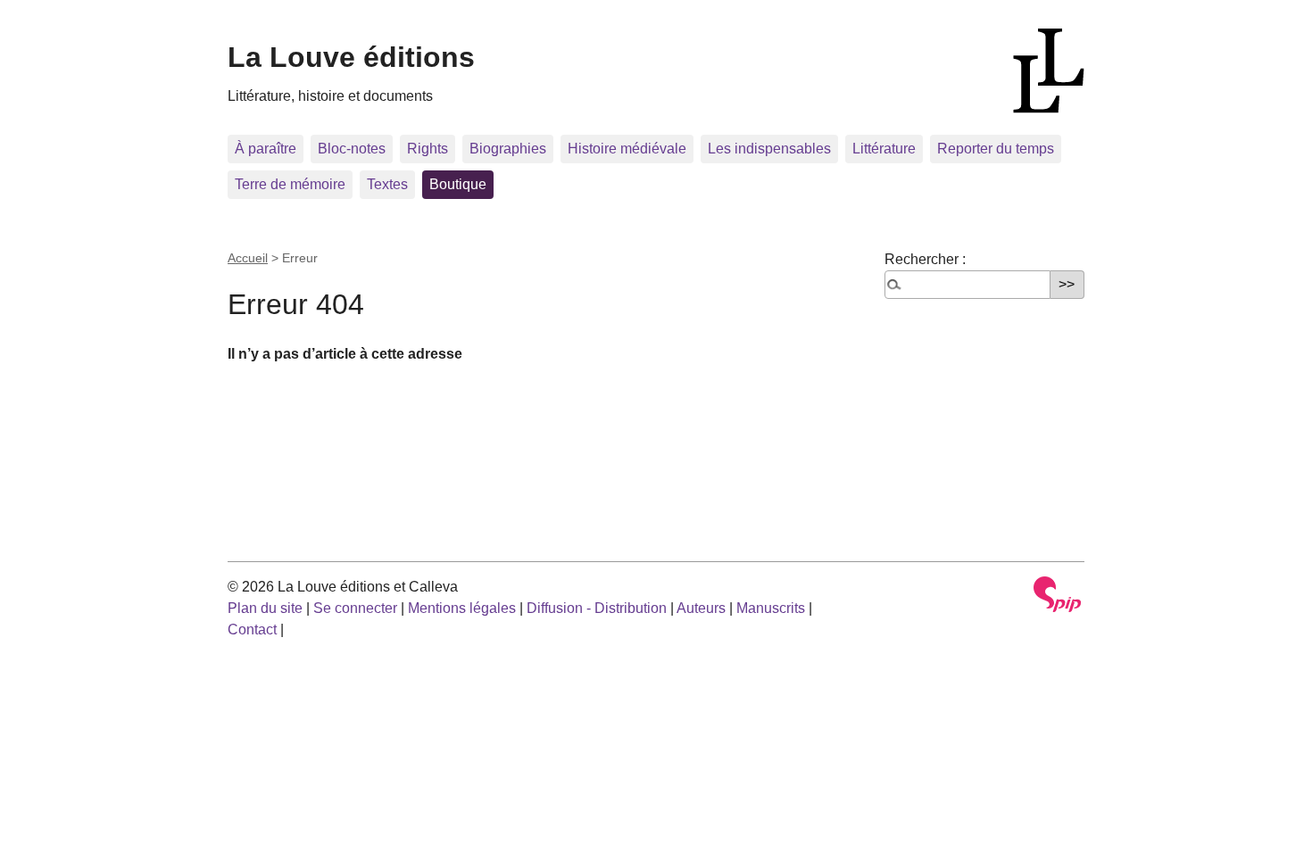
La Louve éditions (351, 57)
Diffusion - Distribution (597, 608)
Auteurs (701, 608)
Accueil (248, 258)
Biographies (507, 148)
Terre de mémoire (290, 184)
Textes (387, 184)
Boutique (457, 184)
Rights (427, 148)
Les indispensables (769, 148)
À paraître (265, 148)
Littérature (884, 148)
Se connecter (355, 608)
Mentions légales (462, 608)
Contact (252, 629)
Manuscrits (770, 608)
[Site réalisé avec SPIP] (1057, 594)
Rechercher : (925, 259)
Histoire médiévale (627, 148)
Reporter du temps (995, 148)
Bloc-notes (352, 148)
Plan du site (265, 608)
